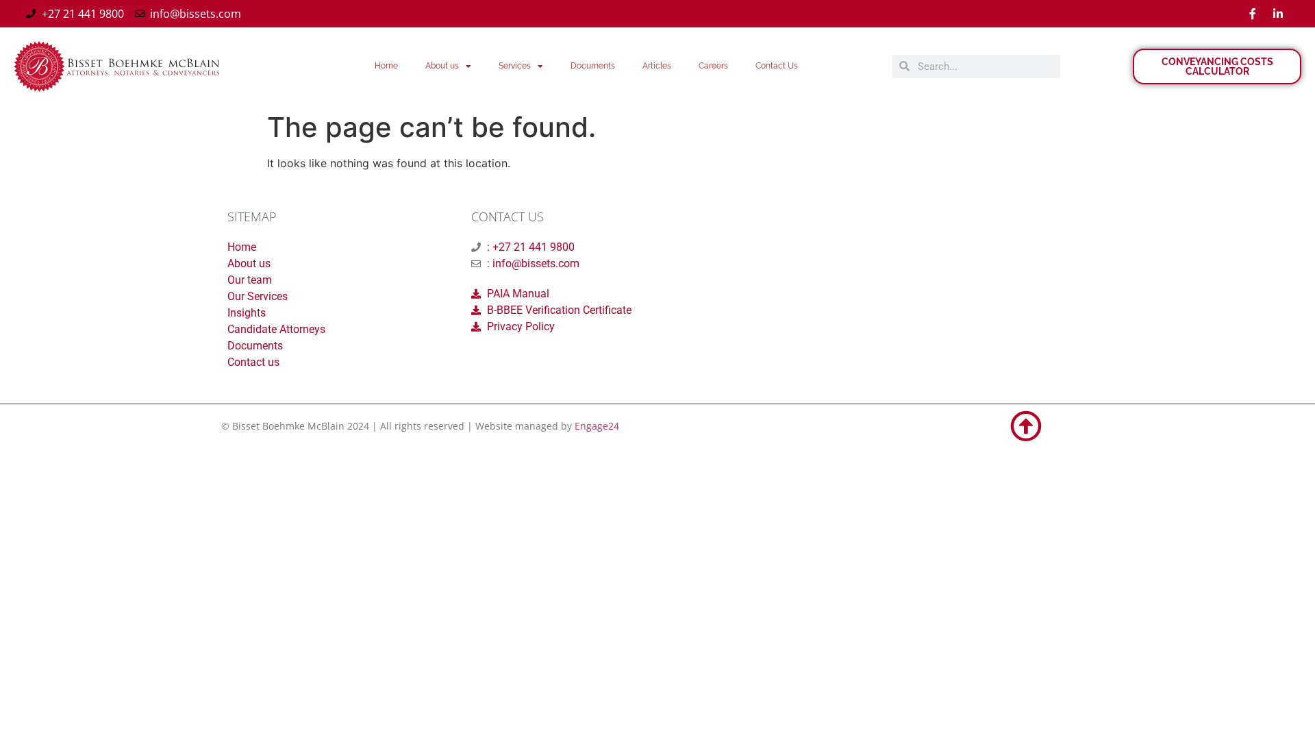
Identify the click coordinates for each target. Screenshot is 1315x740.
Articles (656, 66)
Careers (713, 66)
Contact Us (776, 66)
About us (442, 66)
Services (515, 66)
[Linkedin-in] (1278, 14)
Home (386, 66)
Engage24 (597, 425)
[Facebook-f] (1253, 14)
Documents (593, 66)
